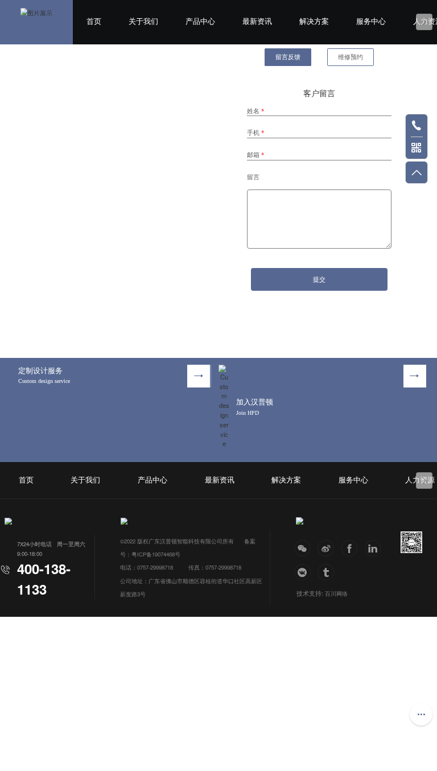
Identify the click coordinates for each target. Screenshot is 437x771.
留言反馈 (287, 56)
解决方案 (314, 22)
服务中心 (371, 22)
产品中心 (200, 22)
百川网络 (336, 593)
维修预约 (350, 56)
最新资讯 (257, 22)
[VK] (302, 572)
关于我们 (143, 22)
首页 (93, 22)
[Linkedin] (373, 548)
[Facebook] (349, 548)
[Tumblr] (326, 572)
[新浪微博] (326, 548)
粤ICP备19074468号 (155, 554)
